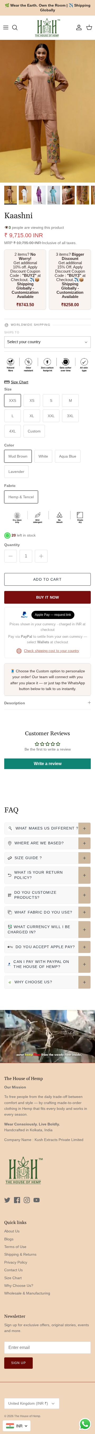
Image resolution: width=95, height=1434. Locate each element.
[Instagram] (27, 1200)
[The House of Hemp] (47, 27)
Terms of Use (15, 1247)
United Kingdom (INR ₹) (28, 1403)
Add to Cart (47, 579)
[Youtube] (37, 1200)
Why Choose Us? (18, 1285)
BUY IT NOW (47, 597)
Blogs (8, 1239)
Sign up (18, 1363)
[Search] (17, 27)
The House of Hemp (27, 1416)
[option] (47, 111)
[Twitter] (7, 1200)
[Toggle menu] (6, 27)
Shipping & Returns (20, 1254)
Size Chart (13, 1278)
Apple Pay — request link (53, 615)
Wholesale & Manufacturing (27, 1293)
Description (14, 703)
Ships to (12, 332)
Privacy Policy (15, 1262)
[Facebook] (17, 1200)
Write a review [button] (47, 763)
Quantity (12, 545)
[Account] (77, 27)
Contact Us (13, 1270)
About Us (12, 1231)
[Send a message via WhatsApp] (85, 1424)
